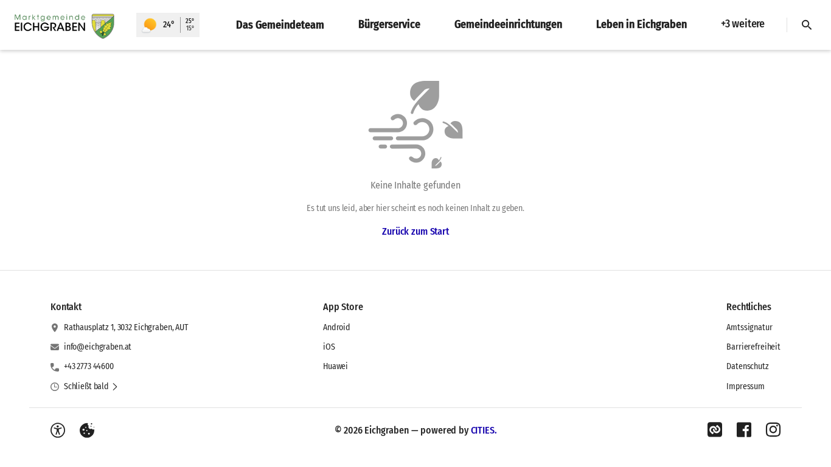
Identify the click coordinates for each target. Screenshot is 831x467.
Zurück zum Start (415, 231)
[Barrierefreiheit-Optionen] (57, 430)
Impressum (745, 386)
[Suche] (806, 25)
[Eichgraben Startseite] (68, 25)
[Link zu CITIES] (715, 430)
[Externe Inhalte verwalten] (87, 430)
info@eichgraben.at (97, 347)
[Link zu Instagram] (773, 430)
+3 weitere (743, 23)
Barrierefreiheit (753, 347)
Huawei (335, 366)
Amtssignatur (749, 327)
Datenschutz (747, 366)
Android (336, 327)
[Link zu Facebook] (744, 430)
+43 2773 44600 (89, 366)
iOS (329, 347)
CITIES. (484, 430)
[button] (91, 387)
